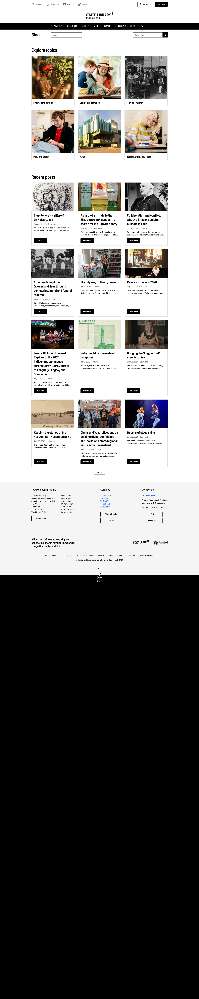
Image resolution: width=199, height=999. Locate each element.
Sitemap (120, 555)
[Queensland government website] (161, 542)
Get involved (120, 26)
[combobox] (66, 34)
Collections (72, 26)
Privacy (66, 555)
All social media (111, 514)
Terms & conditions (147, 555)
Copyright (56, 555)
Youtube (104, 504)
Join (161, 4)
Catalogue (36, 4)
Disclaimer (132, 555)
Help (46, 555)
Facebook (104, 495)
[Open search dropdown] (142, 26)
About (133, 26)
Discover (106, 26)
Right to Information (105, 555)
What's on (58, 26)
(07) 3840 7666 (148, 495)
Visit (96, 26)
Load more (99, 472)
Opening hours (41, 518)
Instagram (104, 498)
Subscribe (68, 4)
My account (145, 4)
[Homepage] (141, 542)
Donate (82, 4)
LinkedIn (104, 506)
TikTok (103, 501)
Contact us (152, 520)
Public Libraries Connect (82, 555)
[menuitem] (58, 26)
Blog (35, 35)
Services (85, 26)
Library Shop (52, 4)
